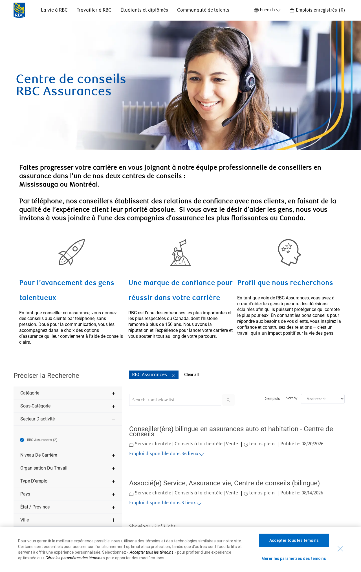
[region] (180, 549)
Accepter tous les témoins (294, 540)
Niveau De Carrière (38, 455)
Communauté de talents (203, 10)
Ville (24, 520)
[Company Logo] (19, 10)
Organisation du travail (43, 468)
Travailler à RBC (94, 10)
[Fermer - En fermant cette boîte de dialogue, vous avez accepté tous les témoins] (340, 549)
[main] (180, 281)
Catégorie (29, 393)
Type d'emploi (34, 481)
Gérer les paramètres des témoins (294, 558)
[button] (173, 374)
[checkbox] (38, 440)
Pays (25, 494)
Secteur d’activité (37, 419)
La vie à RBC (54, 10)
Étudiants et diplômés (144, 10)
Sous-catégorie (35, 406)
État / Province (35, 507)
